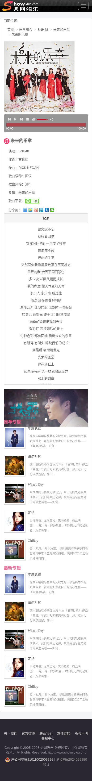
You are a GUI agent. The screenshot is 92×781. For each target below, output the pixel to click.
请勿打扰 (34, 456)
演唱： (13, 151)
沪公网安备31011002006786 (32, 759)
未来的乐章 (61, 29)
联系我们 (46, 733)
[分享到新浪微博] (36, 210)
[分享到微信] (52, 210)
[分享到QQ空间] (31, 210)
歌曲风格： (16, 184)
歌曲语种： (16, 176)
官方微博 (28, 733)
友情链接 (63, 733)
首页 (10, 29)
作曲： (13, 168)
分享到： (15, 210)
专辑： (13, 192)
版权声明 (81, 733)
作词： (13, 159)
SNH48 (43, 29)
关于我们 (10, 733)
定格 (31, 512)
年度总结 (34, 428)
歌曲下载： (16, 201)
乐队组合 (25, 29)
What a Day (36, 484)
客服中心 (47, 738)
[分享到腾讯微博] (41, 210)
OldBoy (33, 541)
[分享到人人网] (47, 210)
